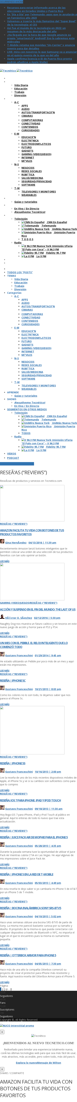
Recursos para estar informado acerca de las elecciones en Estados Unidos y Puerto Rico (36, 9)
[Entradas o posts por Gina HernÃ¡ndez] (2, 542)
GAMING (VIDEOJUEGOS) (15, 602)
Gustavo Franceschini (19, 655)
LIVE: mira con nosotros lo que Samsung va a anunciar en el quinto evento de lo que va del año (42, 53)
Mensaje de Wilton (49, 1062)
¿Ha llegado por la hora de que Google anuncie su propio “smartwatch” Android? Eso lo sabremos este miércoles (41, 38)
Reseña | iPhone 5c (13, 681)
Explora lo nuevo (26, 1062)
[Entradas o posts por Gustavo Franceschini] (2, 655)
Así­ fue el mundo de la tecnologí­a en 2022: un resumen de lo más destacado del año (36, 29)
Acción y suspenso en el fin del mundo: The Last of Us (37, 609)
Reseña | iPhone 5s (12, 763)
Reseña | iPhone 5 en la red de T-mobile (26, 874)
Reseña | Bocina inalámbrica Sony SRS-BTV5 (30, 908)
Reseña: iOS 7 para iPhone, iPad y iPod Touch (30, 800)
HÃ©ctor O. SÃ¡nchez (18, 618)
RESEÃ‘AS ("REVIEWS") (13, 523)
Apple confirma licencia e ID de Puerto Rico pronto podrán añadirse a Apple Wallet (39, 60)
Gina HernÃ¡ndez (16, 542)
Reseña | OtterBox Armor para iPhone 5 (28, 955)
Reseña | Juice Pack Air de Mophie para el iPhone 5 (34, 837)
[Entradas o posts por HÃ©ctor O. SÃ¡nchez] (2, 618)
